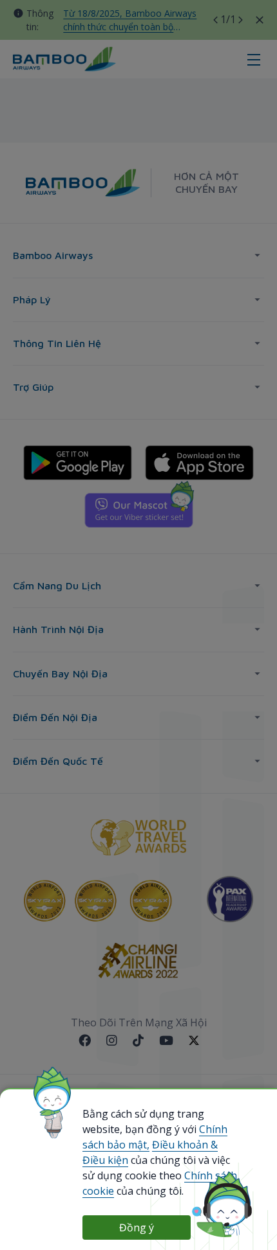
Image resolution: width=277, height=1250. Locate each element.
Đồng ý (136, 1227)
